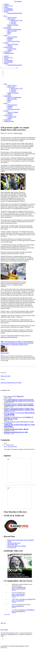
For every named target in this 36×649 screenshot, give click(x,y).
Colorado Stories (11, 48)
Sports (5, 35)
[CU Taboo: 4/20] (9, 396)
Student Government (12, 25)
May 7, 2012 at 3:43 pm (10, 446)
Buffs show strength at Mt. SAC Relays (11, 382)
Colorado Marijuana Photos (14, 13)
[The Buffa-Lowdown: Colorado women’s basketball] (18, 404)
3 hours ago (14, 612)
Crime (9, 26)
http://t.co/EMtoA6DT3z (18, 611)
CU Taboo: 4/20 (18, 396)
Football (9, 40)
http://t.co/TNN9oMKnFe (27, 610)
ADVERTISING (8, 10)
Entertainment (7, 28)
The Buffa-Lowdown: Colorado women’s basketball (18, 405)
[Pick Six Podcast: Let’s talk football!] (14, 412)
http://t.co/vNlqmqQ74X (28, 599)
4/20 (5, 341)
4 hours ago (14, 590)
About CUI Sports (12, 37)
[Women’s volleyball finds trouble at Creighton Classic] (19, 408)
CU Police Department (27, 341)
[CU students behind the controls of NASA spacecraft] (18, 399)
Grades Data (7, 51)
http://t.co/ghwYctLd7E (18, 595)
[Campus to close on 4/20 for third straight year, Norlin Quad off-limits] (19, 423)
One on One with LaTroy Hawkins (16, 546)
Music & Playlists (12, 31)
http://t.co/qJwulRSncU (18, 600)
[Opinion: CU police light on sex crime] (15, 417)
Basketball (10, 38)
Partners (6, 11)
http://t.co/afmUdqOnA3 (18, 594)
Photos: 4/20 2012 (5, 376)
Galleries (9, 50)
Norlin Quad (27, 343)
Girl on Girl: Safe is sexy (14, 543)
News (5, 16)
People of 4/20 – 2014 (16, 20)
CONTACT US (8, 5)
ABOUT (6, 4)
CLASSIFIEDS (8, 8)
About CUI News (12, 17)
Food (8, 34)
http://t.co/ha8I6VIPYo (18, 606)
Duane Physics (14, 343)
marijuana (20, 343)
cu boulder (18, 341)
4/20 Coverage (11, 19)
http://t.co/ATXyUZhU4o (18, 589)
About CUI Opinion (12, 44)
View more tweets (7, 614)
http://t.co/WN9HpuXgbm (19, 587)
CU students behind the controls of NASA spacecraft (19, 401)
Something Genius (9, 53)
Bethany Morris (18, 133)
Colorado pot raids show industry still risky (16, 429)
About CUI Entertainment (14, 29)
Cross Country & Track (13, 41)
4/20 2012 (13, 23)
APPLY (6, 7)
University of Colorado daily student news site (16, 344)
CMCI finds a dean (12, 544)
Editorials (9, 45)
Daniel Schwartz (5, 343)
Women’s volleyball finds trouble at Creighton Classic (19, 409)
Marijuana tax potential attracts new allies (16, 432)
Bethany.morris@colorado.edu (9, 337)
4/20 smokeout (11, 341)
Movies (9, 32)
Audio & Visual (8, 47)
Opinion (6, 42)
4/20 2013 (13, 22)
